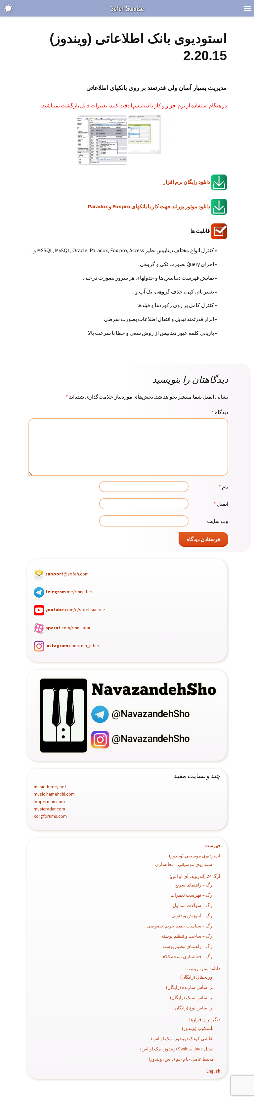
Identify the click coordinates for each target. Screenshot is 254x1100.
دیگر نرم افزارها (204, 1020)
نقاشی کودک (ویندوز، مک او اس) (182, 1038)
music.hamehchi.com (54, 794)
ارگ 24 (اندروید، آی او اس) (195, 876)
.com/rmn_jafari (68, 628)
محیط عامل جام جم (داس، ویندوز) (181, 1059)
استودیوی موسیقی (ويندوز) (194, 856)
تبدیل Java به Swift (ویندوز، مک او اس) (177, 1049)
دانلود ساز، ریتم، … (202, 968)
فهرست (212, 845)
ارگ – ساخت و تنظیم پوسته (187, 936)
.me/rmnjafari (68, 592)
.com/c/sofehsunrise (75, 610)
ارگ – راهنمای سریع (194, 885)
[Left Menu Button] (247, 8)
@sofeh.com (67, 574)
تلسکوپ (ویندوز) (198, 1028)
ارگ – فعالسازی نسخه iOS (188, 957)
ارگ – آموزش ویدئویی (192, 916)
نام (223, 486)
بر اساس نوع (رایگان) (193, 1008)
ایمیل (221, 503)
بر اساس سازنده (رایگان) (190, 987)
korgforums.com (50, 816)
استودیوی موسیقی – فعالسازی (184, 864)
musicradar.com (49, 809)
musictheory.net (50, 787)
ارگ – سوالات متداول (193, 905)
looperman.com (49, 802)
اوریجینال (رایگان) (197, 977)
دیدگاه (220, 412)
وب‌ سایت (217, 521)
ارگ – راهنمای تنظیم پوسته (188, 946)
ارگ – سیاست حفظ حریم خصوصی (180, 926)
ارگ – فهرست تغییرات (192, 895)
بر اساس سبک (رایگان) (192, 998)
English (213, 1071)
